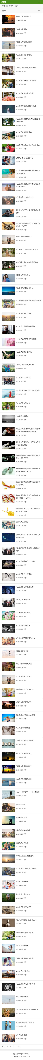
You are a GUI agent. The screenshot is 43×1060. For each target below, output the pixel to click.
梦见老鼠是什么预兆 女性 (25, 197)
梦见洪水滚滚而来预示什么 (25, 638)
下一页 (18, 1046)
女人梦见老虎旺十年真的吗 (25, 984)
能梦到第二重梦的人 (23, 894)
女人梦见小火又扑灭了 (24, 676)
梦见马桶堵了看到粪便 (24, 664)
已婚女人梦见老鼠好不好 (24, 158)
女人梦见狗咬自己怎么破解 (25, 561)
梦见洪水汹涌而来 (22, 945)
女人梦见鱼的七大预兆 (24, 574)
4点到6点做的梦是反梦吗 (24, 740)
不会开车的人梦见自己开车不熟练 (28, 792)
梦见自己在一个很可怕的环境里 (27, 1009)
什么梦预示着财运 (22, 416)
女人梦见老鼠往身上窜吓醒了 (26, 80)
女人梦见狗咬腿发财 (23, 728)
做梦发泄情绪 (20, 804)
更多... (39, 10)
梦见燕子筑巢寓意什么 (24, 753)
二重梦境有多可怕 (22, 651)
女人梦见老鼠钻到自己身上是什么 (28, 145)
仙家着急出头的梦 (22, 843)
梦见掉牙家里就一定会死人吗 (26, 920)
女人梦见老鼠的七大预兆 (24, 93)
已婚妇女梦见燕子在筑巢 (24, 933)
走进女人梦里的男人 (23, 275)
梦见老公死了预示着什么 (24, 288)
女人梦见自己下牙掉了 (24, 377)
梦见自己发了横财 (22, 997)
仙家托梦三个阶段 (22, 522)
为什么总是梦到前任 (23, 403)
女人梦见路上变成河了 (24, 907)
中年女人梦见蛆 (21, 29)
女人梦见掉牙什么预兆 (24, 313)
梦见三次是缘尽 (21, 1035)
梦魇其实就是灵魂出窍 (24, 16)
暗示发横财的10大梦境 (24, 612)
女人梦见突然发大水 (23, 971)
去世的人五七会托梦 (23, 600)
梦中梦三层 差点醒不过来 (25, 856)
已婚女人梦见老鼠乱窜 (24, 42)
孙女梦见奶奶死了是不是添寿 (26, 339)
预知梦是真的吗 (21, 817)
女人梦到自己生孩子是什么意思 (27, 249)
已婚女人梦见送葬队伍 (24, 766)
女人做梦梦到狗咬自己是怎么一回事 (28, 301)
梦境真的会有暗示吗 (23, 830)
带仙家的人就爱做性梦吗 (24, 689)
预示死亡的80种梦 (22, 881)
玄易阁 (11, 6)
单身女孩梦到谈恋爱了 (24, 236)
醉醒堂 (4, 2)
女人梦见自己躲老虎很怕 (24, 587)
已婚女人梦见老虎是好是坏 (25, 365)
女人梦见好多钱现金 (23, 625)
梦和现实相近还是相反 (24, 702)
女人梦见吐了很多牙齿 (24, 779)
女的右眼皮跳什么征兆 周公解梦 (27, 262)
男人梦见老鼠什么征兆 (24, 55)
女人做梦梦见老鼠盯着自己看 (26, 106)
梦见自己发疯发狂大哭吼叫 (25, 715)
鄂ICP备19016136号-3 (23, 1054)
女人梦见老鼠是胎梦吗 (24, 132)
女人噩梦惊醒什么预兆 (24, 352)
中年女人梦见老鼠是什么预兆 (26, 68)
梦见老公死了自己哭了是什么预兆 (28, 390)
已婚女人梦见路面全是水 (24, 958)
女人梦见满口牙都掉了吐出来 (26, 868)
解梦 (16, 6)
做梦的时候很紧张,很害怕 (25, 1022)
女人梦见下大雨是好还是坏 (25, 326)
